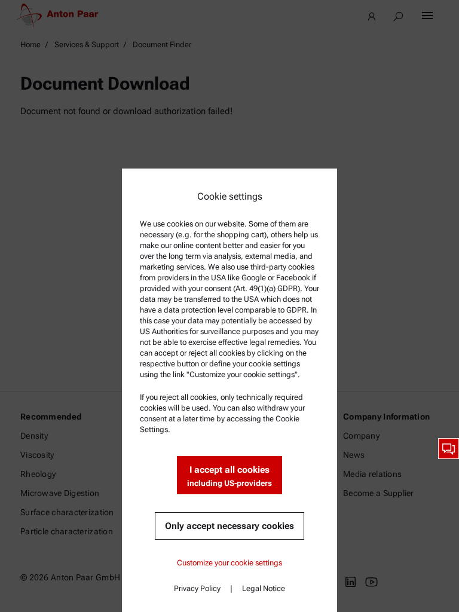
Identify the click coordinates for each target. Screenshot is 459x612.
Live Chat (448, 448)
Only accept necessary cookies (229, 526)
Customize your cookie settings (229, 562)
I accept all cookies (229, 476)
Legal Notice (263, 588)
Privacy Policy (197, 588)
